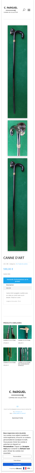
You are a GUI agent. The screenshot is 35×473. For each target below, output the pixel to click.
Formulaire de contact (19, 413)
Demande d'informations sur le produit (17, 280)
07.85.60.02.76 (18, 411)
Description (10, 285)
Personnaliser (17, 456)
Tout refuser (17, 460)
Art (17, 264)
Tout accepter (17, 464)
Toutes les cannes (23, 264)
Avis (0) (8, 288)
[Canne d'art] (17, 117)
